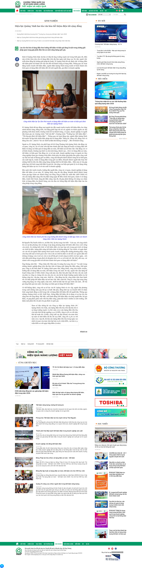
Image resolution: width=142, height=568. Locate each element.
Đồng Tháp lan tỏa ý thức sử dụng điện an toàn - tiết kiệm (55, 458)
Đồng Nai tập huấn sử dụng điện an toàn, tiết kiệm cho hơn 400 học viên (60, 471)
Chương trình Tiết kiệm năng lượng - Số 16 (108, 44)
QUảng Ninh (31, 344)
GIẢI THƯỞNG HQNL (48, 11)
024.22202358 (93, 15)
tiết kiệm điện (49, 344)
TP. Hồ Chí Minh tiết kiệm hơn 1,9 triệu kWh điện (68, 367)
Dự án (101, 11)
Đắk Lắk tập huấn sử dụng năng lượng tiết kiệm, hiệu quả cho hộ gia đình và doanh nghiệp (68, 393)
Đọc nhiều (103, 423)
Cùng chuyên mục (27, 362)
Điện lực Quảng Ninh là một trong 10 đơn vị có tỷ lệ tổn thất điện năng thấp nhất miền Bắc (43, 41)
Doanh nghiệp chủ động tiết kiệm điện (49, 444)
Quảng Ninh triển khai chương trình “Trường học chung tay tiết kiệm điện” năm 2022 (42, 34)
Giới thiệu (23, 11)
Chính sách (31, 11)
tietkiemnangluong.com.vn (36, 554)
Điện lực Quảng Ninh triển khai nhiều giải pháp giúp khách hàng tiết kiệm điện (40, 37)
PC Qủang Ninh (40, 344)
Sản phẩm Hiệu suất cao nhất (63, 11)
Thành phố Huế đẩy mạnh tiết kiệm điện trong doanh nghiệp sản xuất (59, 431)
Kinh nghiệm (76, 11)
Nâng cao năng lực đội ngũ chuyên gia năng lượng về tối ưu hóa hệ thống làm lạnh (110, 446)
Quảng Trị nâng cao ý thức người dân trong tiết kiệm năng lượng (57, 484)
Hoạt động (39, 11)
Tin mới (101, 21)
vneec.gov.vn (44, 554)
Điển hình (84, 11)
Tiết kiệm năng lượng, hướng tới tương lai (50, 405)
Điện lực (23, 344)
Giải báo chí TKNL (93, 11)
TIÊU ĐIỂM (102, 78)
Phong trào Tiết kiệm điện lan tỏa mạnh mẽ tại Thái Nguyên (56, 418)
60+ (106, 11)
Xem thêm (123, 138)
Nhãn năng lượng (68, 544)
